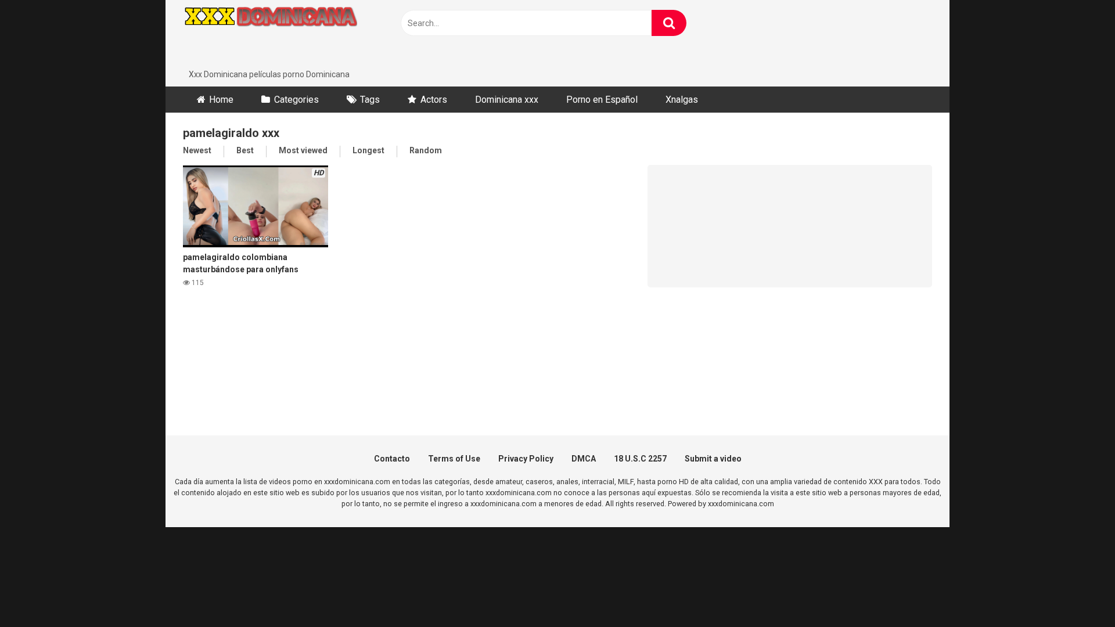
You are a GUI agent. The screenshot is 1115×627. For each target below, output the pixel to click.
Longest (368, 150)
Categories (296, 99)
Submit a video (713, 458)
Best (245, 150)
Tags (370, 99)
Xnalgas (682, 99)
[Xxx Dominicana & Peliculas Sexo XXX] (270, 34)
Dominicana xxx (506, 99)
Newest (197, 150)
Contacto (392, 458)
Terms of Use (454, 458)
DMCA (583, 458)
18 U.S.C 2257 (640, 458)
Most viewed (303, 150)
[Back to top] (1076, 592)
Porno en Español (602, 99)
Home (221, 99)
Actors (433, 99)
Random (425, 150)
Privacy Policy (525, 458)
